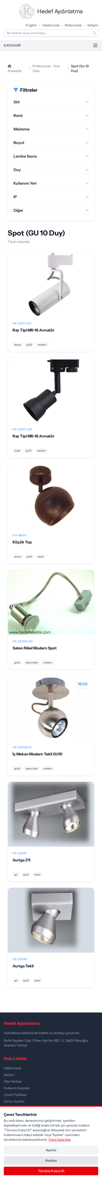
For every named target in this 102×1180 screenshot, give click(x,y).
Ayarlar (51, 1150)
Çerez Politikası (15, 1095)
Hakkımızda (50, 25)
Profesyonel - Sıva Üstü (46, 68)
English (31, 25)
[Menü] (95, 45)
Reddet (51, 1160)
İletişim (92, 25)
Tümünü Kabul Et (51, 1171)
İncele (51, 288)
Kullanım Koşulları (17, 1088)
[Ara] (94, 33)
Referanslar (73, 25)
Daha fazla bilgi (60, 1139)
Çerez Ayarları (14, 1101)
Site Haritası (13, 1081)
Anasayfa (14, 71)
